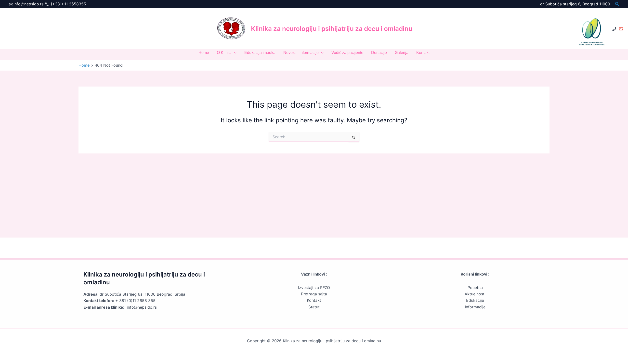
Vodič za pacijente (347, 52)
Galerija (401, 52)
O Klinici (224, 52)
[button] (617, 4)
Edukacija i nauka (259, 52)
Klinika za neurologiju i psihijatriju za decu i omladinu (331, 28)
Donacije (379, 52)
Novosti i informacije (301, 52)
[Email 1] (621, 29)
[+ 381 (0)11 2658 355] (614, 29)
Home (203, 52)
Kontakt (423, 52)
